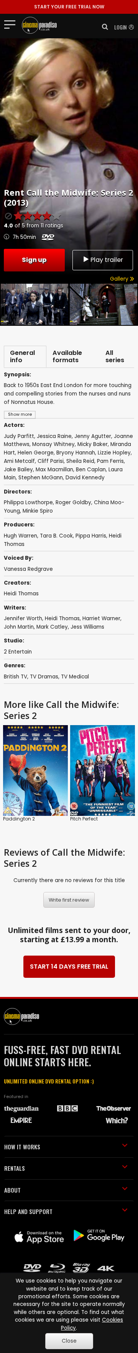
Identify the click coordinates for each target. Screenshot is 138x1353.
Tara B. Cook (56, 535)
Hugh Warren (20, 535)
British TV (15, 676)
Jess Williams (87, 627)
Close (69, 1341)
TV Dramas (44, 676)
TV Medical (75, 676)
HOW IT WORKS (22, 1146)
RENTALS (14, 1168)
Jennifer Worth (23, 618)
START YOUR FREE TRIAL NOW (69, 6)
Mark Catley (52, 627)
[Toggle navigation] (12, 24)
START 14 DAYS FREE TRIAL (69, 966)
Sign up (34, 259)
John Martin (19, 627)
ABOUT (12, 1190)
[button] (102, 27)
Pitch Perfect (84, 818)
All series (114, 356)
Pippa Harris (91, 535)
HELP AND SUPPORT (28, 1211)
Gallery (120, 279)
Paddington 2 (19, 818)
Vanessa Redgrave (28, 569)
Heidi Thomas (21, 593)
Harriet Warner (101, 618)
